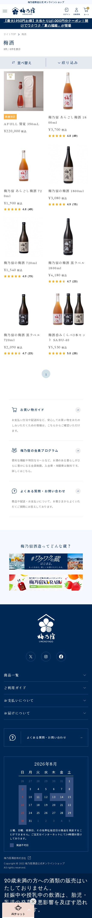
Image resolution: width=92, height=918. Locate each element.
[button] (18, 910)
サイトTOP (10, 34)
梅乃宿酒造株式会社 (15, 858)
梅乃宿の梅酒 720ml (20, 262)
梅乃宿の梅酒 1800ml (66, 190)
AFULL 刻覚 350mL (22, 124)
